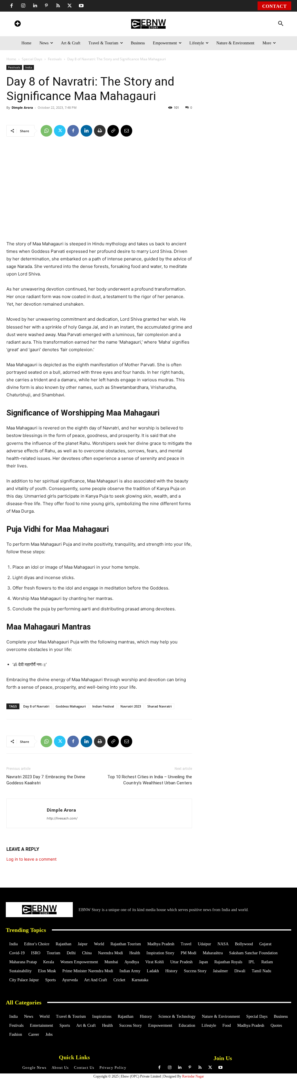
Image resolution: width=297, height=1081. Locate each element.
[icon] (17, 24)
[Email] (126, 131)
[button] (280, 23)
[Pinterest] (46, 6)
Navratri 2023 (130, 706)
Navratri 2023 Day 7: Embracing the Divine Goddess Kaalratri (45, 780)
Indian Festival (103, 706)
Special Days (32, 59)
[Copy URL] (113, 131)
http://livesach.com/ (62, 818)
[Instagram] (23, 6)
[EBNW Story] (148, 24)
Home (11, 59)
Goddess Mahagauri (71, 706)
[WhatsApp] (46, 131)
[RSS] (58, 6)
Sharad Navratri (159, 706)
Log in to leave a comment (31, 859)
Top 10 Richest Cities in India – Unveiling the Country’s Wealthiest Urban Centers (149, 780)
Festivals (55, 59)
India (28, 67)
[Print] (100, 131)
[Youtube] (81, 6)
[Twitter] (69, 6)
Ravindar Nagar (193, 1076)
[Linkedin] (35, 6)
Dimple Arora (22, 107)
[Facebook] (11, 6)
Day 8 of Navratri (36, 706)
